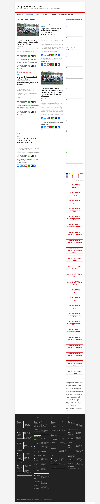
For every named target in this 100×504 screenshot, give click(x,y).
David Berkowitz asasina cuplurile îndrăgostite (27, 454)
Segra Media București (26, 51)
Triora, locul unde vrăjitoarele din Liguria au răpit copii (44, 448)
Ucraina (45, 47)
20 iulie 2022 (19, 87)
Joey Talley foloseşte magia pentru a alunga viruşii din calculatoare (44, 424)
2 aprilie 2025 (44, 37)
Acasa (19, 14)
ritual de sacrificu (48, 107)
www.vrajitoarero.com (35, 52)
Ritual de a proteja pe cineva (79, 446)
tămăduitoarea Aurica (49, 44)
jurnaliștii (30, 90)
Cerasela (62, 102)
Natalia (25, 151)
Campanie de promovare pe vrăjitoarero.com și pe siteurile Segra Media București (27, 42)
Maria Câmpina (22, 49)
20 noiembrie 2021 (45, 98)
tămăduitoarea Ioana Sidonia (25, 93)
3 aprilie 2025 (20, 46)
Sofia (52, 107)
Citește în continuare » (20, 429)
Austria (42, 40)
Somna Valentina (57, 107)
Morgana (26, 49)
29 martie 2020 (20, 144)
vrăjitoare (22, 52)
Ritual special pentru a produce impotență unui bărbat (79, 434)
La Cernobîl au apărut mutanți (27, 433)
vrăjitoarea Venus (56, 111)
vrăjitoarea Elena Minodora (50, 110)
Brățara (29, 146)
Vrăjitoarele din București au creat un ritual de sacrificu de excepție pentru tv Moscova (44, 461)
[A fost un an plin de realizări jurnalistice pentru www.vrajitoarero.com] (28, 134)
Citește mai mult (22, 68)
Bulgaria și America (21, 89)
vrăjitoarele (46, 51)
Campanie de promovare (26, 48)
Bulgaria (19, 48)
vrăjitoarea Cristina (54, 47)
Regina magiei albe (32, 49)
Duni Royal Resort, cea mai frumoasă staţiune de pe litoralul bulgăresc (62, 436)
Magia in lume (44, 86)
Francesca (52, 104)
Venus (28, 152)
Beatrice (50, 102)
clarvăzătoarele (55, 40)
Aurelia (47, 102)
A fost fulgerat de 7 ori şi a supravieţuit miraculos (27, 466)
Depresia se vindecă (26, 443)
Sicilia (20, 152)
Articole (36, 14)
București (54, 102)
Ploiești (46, 106)
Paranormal (45, 14)
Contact (70, 14)
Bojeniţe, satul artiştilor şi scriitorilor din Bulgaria (61, 460)
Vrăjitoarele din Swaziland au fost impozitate (44, 437)
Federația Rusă (25, 90)
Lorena (24, 149)
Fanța (22, 148)
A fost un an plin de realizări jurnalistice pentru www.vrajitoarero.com (26, 140)
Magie (27, 149)
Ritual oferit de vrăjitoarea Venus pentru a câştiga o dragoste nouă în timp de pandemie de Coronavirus (79, 459)
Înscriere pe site (62, 14)
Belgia (47, 40)
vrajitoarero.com (27, 52)
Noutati (18, 37)
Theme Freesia (34, 499)
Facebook (33, 48)
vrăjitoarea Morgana (51, 48)
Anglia (19, 146)
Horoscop (54, 14)
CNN (59, 40)
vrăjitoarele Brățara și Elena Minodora (51, 112)
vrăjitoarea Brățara (26, 94)
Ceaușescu (59, 102)
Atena (45, 102)
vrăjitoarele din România (49, 114)
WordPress (39, 499)
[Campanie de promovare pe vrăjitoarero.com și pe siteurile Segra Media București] (28, 29)
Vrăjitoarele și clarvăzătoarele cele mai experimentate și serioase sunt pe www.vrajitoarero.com (51, 31)
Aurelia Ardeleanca (24, 146)
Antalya (60, 447)
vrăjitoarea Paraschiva (48, 111)
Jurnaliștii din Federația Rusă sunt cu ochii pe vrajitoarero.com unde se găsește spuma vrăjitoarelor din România (28, 81)
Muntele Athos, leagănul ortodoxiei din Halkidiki (62, 423)
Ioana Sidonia (56, 104)
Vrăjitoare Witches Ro (29, 6)
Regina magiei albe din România (53, 106)
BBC (45, 40)
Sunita (61, 107)
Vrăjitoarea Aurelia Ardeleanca (54, 108)
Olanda (53, 41)
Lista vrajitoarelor (27, 14)
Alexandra (44, 100)
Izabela (61, 104)
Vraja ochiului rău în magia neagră (79, 422)
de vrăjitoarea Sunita (48, 103)
